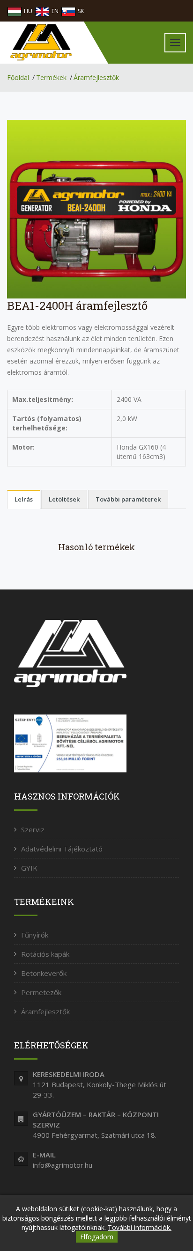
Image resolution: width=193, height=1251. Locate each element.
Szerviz (33, 829)
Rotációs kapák (45, 954)
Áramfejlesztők (96, 77)
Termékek (51, 77)
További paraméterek (128, 499)
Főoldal (18, 77)
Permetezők (41, 992)
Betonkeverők (44, 973)
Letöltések (64, 499)
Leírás (24, 499)
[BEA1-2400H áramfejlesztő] (96, 208)
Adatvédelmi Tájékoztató (62, 848)
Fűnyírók (34, 934)
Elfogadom (96, 1236)
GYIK (29, 868)
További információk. (139, 1227)
